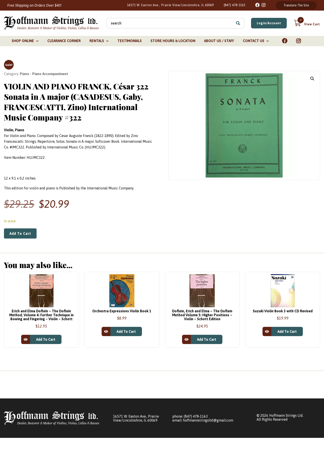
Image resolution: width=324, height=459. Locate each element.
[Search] (238, 23)
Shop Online (23, 41)
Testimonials (129, 41)
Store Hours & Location (173, 41)
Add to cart (20, 233)
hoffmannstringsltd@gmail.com (208, 420)
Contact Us (253, 41)
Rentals (96, 41)
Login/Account (269, 23)
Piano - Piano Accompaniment (44, 74)
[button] (312, 79)
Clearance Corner (64, 41)
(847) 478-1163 (235, 5)
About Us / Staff (219, 41)
